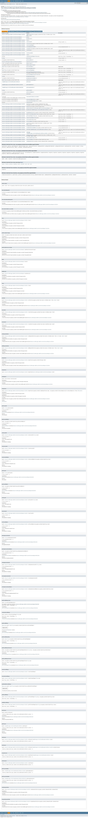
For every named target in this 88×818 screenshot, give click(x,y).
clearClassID (28, 41)
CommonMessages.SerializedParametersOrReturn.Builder (12, 84)
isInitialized (29, 102)
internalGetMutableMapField (31, 100)
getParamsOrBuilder (30, 87)
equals (3, 164)
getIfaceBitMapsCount (30, 68)
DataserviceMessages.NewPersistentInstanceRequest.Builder (36, 12)
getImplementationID (30, 76)
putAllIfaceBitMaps (30, 114)
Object (27, 35)
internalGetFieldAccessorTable (32, 96)
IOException (80, 390)
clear (27, 40)
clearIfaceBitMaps (29, 45)
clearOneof (28, 48)
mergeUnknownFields (30, 112)
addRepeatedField (29, 34)
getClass (11, 164)
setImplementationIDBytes (31, 127)
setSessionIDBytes (29, 139)
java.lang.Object (4, 9)
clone (27, 54)
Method (13, 815)
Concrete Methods (28, 31)
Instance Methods (19, 31)
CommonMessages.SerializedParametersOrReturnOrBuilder (12, 87)
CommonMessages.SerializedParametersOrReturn (11, 81)
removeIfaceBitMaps (30, 117)
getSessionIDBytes (29, 92)
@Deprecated (4, 625)
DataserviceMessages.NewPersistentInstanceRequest (10, 19)
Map (2, 66)
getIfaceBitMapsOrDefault (7, 654)
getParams (28, 81)
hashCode (15, 164)
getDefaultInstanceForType (31, 61)
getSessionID (28, 90)
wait (26, 164)
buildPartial (28, 38)
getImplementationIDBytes (31, 78)
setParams (28, 129)
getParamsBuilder (29, 84)
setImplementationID (30, 125)
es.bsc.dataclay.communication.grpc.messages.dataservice (15, 6)
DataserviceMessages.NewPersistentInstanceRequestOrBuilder (12, 16)
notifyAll (22, 164)
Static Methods (11, 31)
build (27, 37)
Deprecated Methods (37, 31)
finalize (7, 164)
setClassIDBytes (29, 121)
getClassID (28, 58)
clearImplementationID (30, 46)
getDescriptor (29, 63)
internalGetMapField (30, 99)
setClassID (28, 119)
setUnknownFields (29, 141)
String (36, 56)
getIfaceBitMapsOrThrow (30, 74)
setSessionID (28, 137)
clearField (28, 43)
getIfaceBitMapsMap (30, 70)
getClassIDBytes (5, 490)
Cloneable (26, 16)
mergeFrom (28, 106)
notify (18, 164)
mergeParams (28, 109)
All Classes (2, 814)
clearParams (28, 50)
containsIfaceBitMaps (30, 56)
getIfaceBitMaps (29, 66)
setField (28, 123)
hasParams (28, 93)
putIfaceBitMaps (29, 115)
